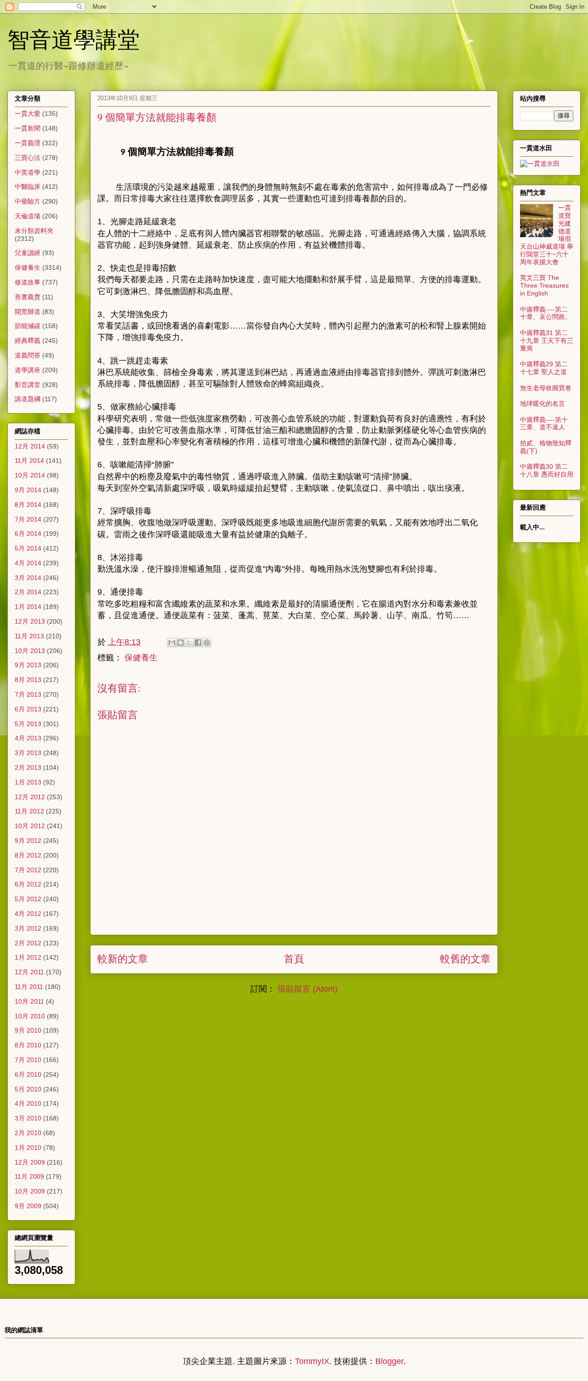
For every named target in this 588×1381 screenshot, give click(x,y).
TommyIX (312, 1361)
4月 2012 (28, 913)
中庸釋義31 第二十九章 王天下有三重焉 (546, 340)
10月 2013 (30, 650)
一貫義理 (27, 143)
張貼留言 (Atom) (307, 989)
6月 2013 (28, 709)
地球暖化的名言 (542, 403)
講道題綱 (27, 399)
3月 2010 (28, 1118)
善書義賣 (27, 297)
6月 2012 (28, 884)
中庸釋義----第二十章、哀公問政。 (545, 313)
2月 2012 (28, 943)
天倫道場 (27, 216)
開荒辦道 (27, 311)
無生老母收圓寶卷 (545, 388)
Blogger (389, 1361)
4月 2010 (28, 1103)
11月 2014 (29, 460)
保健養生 (141, 657)
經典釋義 (27, 340)
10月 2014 (30, 475)
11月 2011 (29, 986)
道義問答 (27, 355)
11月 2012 (29, 811)
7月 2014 (28, 519)
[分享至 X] (189, 642)
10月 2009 (30, 1191)
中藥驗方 (27, 201)
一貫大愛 (27, 113)
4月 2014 (28, 563)
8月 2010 (28, 1045)
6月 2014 (28, 533)
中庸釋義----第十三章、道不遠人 (544, 423)
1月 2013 (28, 782)
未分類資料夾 (34, 230)
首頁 (294, 959)
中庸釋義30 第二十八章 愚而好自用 (546, 470)
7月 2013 (28, 694)
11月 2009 (29, 1176)
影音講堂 (27, 384)
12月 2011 (29, 972)
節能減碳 (27, 326)
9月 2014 (28, 490)
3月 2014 (28, 577)
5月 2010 (28, 1089)
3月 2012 (28, 928)
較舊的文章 (465, 959)
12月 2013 (30, 621)
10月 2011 (29, 1001)
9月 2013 (28, 665)
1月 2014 (28, 606)
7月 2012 (28, 870)
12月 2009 (30, 1162)
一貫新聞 (27, 128)
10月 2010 (30, 1016)
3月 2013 (28, 752)
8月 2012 (28, 855)
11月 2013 (29, 636)
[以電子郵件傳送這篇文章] (171, 642)
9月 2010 (28, 1030)
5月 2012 (28, 899)
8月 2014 (28, 504)
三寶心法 (27, 157)
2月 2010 (28, 1133)
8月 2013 (28, 679)
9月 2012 (28, 840)
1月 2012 (28, 957)
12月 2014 (30, 446)
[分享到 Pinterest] (206, 642)
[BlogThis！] (180, 642)
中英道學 (27, 172)
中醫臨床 (27, 186)
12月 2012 (30, 797)
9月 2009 (28, 1206)
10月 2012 (30, 826)
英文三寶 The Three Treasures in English (544, 285)
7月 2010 (28, 1059)
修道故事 (27, 282)
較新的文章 (122, 959)
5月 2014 (28, 548)
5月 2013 (28, 723)
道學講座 (27, 370)
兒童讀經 (27, 252)
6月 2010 (28, 1074)
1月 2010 (28, 1147)
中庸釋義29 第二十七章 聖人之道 (544, 367)
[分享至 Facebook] (198, 642)
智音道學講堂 (73, 38)
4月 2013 (28, 738)
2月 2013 (28, 767)
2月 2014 (28, 592)
